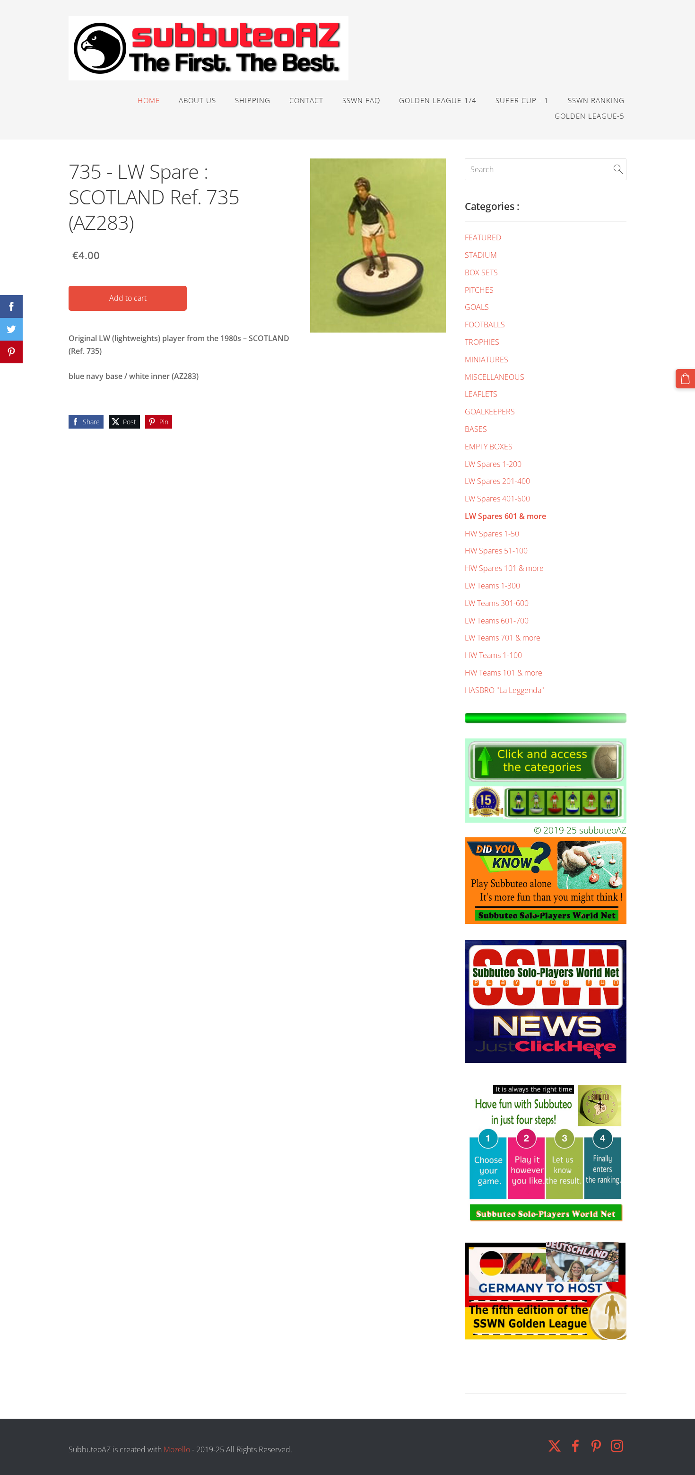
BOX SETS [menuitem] (481, 272)
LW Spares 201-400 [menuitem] (497, 481)
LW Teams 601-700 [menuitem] (497, 620)
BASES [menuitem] (476, 429)
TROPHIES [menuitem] (482, 342)
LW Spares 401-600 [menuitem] (497, 498)
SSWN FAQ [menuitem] (361, 100)
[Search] (618, 169)
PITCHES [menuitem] (479, 290)
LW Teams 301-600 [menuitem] (497, 603)
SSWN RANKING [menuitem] (596, 100)
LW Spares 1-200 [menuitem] (493, 464)
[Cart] (685, 378)
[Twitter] (554, 1446)
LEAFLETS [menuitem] (481, 394)
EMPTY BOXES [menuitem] (489, 446)
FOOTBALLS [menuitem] (485, 324)
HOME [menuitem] (149, 100)
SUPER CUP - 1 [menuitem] (522, 100)
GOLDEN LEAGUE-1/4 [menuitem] (438, 100)
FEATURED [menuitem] (483, 237)
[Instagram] (617, 1446)
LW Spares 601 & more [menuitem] (505, 516)
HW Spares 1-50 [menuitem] (492, 533)
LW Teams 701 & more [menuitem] (502, 637)
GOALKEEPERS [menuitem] (490, 411)
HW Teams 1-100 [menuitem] (493, 655)
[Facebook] (575, 1446)
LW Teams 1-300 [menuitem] (492, 585)
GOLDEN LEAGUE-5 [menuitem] (590, 116)
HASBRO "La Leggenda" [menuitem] (504, 690)
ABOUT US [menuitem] (197, 100)
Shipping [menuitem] (252, 100)
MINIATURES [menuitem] (486, 359)
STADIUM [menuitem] (481, 255)
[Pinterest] (596, 1446)
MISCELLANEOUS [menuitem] (494, 377)
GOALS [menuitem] (477, 307)
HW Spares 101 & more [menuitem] (504, 568)
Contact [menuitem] (306, 100)
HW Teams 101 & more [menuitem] (503, 672)
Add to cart (128, 298)
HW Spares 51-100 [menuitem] (496, 550)
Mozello (177, 1449)
